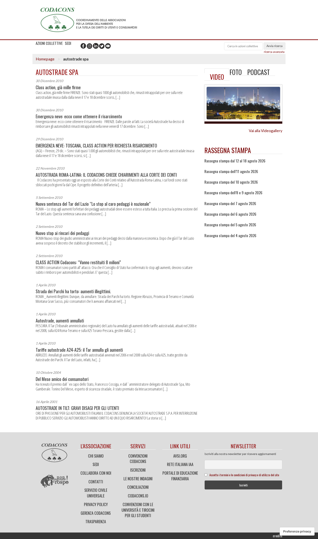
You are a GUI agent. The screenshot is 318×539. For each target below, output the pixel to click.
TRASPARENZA (95, 521)
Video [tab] (217, 77)
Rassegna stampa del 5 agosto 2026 (230, 224)
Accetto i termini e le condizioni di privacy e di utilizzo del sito (244, 475)
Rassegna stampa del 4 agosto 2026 (230, 235)
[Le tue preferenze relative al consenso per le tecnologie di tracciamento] (297, 531)
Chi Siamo (96, 456)
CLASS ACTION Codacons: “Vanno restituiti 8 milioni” (78, 262)
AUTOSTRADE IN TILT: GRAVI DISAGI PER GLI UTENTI (77, 408)
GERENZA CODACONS (96, 513)
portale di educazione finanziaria (180, 475)
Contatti (95, 481)
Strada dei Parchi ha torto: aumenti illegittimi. (73, 291)
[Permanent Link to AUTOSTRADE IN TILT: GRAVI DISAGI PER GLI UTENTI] (216, 70)
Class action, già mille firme (58, 87)
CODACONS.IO (138, 496)
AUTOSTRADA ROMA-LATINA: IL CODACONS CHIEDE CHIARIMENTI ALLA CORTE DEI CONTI (106, 175)
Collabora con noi (95, 473)
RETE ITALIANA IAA (180, 464)
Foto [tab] (236, 72)
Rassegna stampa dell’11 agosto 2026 (231, 171)
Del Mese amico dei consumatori (62, 379)
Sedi (96, 464)
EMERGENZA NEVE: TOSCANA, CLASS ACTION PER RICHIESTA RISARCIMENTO (96, 145)
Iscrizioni (138, 470)
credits (277, 535)
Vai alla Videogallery (265, 130)
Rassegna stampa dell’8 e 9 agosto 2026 (233, 192)
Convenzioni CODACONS (138, 458)
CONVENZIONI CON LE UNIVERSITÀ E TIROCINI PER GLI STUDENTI (138, 510)
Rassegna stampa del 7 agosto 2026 (230, 203)
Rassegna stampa (227, 150)
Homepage (45, 59)
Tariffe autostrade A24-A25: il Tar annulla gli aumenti (79, 350)
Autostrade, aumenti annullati (60, 320)
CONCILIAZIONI (138, 487)
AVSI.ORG (180, 456)
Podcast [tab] (258, 72)
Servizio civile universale (95, 493)
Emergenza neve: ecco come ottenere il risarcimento (79, 116)
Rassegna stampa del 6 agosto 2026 (230, 214)
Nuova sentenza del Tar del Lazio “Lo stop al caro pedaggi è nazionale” (93, 204)
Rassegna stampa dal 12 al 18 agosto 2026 (234, 160)
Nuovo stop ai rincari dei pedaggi (62, 233)
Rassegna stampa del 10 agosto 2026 (231, 182)
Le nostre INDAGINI (138, 478)
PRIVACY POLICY (96, 504)
